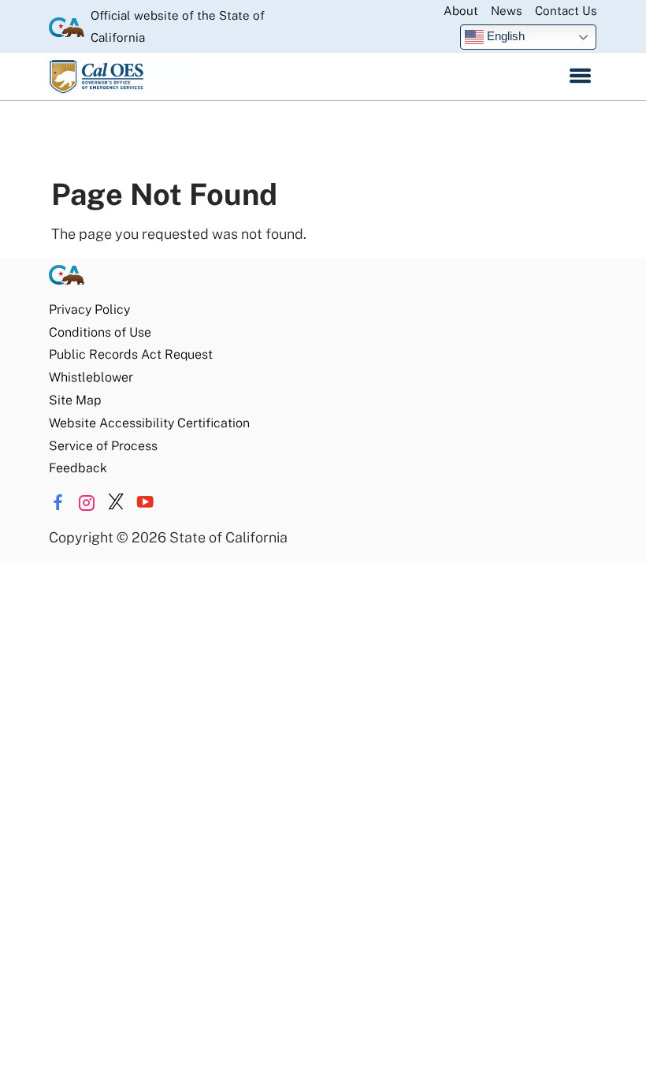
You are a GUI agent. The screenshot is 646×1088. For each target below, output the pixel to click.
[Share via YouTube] (145, 502)
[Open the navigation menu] (580, 76)
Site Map (75, 400)
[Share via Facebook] (57, 502)
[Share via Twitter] (115, 502)
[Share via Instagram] (86, 502)
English (504, 36)
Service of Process (103, 445)
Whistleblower (91, 377)
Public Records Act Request (131, 354)
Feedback (78, 467)
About (461, 10)
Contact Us (566, 10)
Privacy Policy (89, 309)
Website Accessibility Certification (149, 422)
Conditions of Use (100, 332)
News (506, 10)
